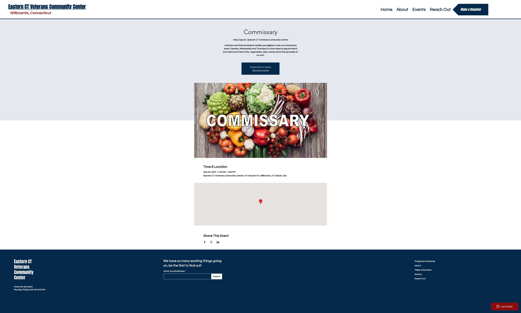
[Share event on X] (211, 242)
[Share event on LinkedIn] (218, 242)
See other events (260, 70)
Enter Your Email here (174, 271)
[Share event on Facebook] (204, 242)
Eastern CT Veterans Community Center (24, 269)
